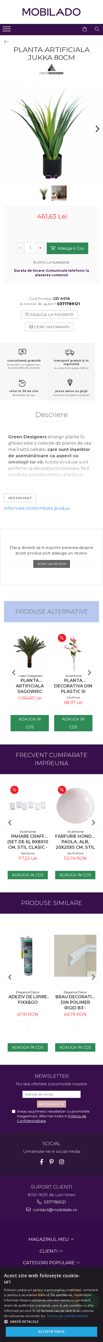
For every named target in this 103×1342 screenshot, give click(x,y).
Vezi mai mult (20, 498)
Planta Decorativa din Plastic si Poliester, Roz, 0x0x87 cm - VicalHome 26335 (73, 686)
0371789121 (54, 1202)
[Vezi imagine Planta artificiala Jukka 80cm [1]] (59, 193)
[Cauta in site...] (97, 29)
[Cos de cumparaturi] (84, 29)
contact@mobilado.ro (54, 1209)
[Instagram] (61, 1161)
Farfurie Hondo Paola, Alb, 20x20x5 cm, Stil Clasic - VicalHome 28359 (75, 842)
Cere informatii (51, 327)
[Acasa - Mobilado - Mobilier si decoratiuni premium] (51, 12)
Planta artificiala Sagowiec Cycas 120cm (30, 686)
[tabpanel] (51, 133)
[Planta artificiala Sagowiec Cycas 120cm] (30, 652)
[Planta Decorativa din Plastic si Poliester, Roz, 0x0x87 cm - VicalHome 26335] (73, 652)
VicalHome (73, 676)
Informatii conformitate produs (36, 508)
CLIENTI (49, 1251)
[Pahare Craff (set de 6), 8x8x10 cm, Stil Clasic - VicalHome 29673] (28, 806)
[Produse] (7, 30)
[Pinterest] (51, 1161)
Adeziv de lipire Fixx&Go (27, 999)
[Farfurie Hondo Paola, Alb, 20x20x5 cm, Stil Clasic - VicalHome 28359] (75, 806)
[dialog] (51, 1304)
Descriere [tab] (51, 415)
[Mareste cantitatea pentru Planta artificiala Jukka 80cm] (40, 248)
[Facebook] (41, 1161)
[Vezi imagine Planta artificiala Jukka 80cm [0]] (44, 193)
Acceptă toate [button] (51, 1331)
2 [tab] (56, 177)
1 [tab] (48, 177)
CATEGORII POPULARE (49, 1262)
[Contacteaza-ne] (71, 29)
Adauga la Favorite (51, 314)
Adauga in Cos (70, 248)
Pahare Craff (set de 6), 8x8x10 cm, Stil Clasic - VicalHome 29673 (28, 842)
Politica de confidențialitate (68, 1316)
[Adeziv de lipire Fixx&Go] (28, 956)
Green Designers (29, 676)
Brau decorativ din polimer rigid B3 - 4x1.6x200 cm (75, 1002)
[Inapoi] (4, 42)
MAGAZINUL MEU (49, 1239)
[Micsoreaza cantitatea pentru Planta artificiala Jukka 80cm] (21, 248)
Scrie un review (51, 564)
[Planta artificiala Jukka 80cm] (51, 133)
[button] (51, 1321)
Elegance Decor (28, 992)
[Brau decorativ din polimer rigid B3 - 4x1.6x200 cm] (75, 956)
